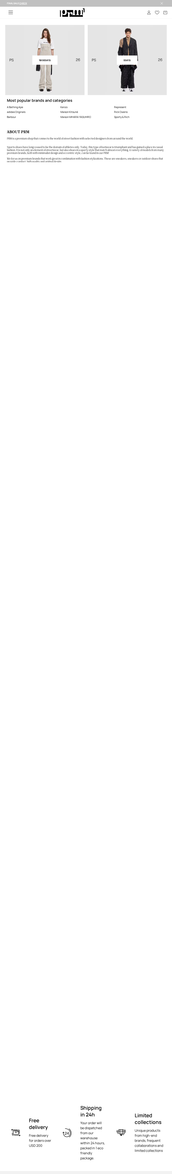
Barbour (11, 117)
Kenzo (64, 107)
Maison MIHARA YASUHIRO (75, 117)
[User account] (148, 12)
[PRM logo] (72, 12)
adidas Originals (16, 112)
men (127, 60)
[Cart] (165, 12)
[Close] (161, 3)
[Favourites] (157, 12)
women (45, 60)
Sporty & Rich (121, 117)
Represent (120, 107)
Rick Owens (121, 112)
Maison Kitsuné (69, 112)
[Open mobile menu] (10, 12)
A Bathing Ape (15, 107)
